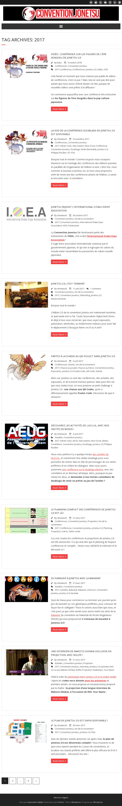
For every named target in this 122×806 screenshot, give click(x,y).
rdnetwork (62, 139)
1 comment (95, 288)
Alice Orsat (90, 146)
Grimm (61, 802)
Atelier (105, 440)
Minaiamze (76, 802)
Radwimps (98, 670)
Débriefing (85, 295)
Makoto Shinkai (68, 670)
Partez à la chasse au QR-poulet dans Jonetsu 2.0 (83, 356)
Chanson (91, 590)
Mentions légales (61, 797)
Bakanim (82, 590)
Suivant (36, 781)
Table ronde (74, 531)
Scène (65, 531)
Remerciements (58, 298)
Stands (71, 364)
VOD (106, 69)
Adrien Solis (66, 146)
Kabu (59, 62)
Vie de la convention (84, 218)
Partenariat (73, 225)
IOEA (65, 225)
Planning (108, 528)
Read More (58, 108)
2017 (57, 69)
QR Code (90, 371)
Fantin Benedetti (88, 149)
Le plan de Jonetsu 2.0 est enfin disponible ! (79, 720)
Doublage (75, 149)
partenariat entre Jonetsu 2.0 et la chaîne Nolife (92, 676)
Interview (84, 666)
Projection (93, 521)
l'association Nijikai (35, 802)
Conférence (65, 69)
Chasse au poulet (68, 368)
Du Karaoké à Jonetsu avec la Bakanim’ (76, 578)
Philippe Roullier (59, 152)
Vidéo (100, 69)
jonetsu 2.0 (91, 69)
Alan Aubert (78, 146)
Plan (93, 732)
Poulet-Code (79, 371)
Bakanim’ (55, 615)
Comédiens (56, 444)
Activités (59, 437)
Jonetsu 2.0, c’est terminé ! (68, 283)
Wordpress (97, 802)
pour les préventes (95, 680)
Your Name (109, 670)
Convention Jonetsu (77, 66)
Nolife (78, 670)
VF (69, 152)
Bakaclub (73, 590)
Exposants (56, 371)
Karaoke (74, 593)
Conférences (61, 66)
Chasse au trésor (86, 368)
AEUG (75, 440)
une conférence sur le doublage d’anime (82, 469)
